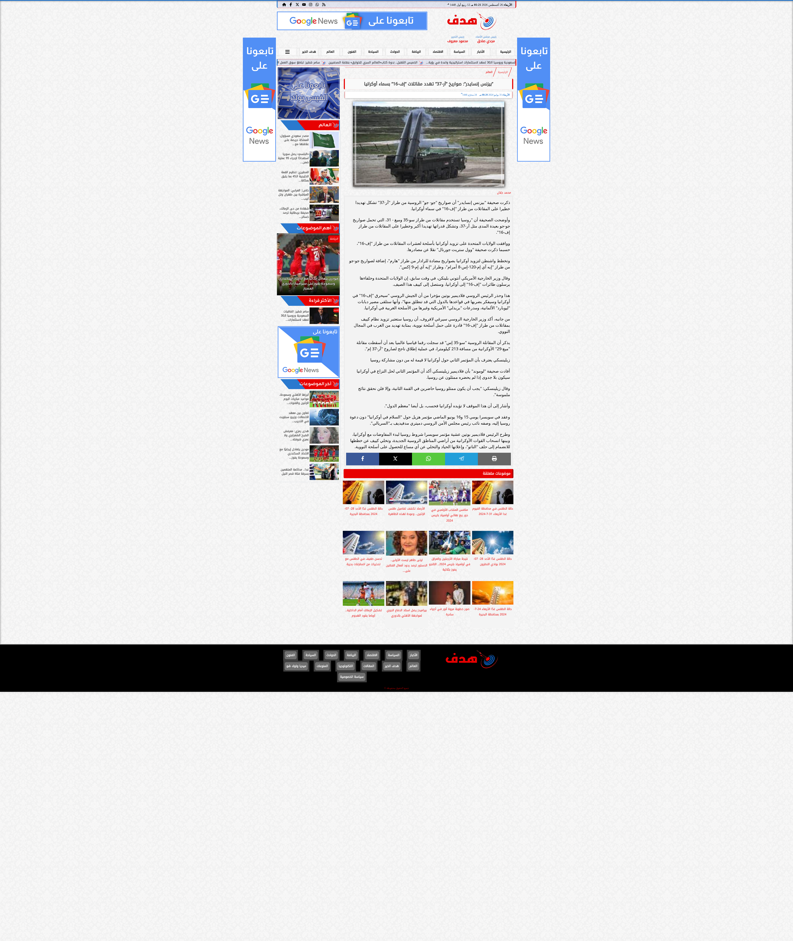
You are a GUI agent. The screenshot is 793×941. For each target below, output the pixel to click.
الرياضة (416, 52)
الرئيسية (505, 52)
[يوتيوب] (304, 4)
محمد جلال (504, 192)
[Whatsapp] (317, 4)
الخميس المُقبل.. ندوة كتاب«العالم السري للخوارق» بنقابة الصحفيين (462, 62)
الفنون (352, 52)
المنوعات (322, 666)
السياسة (459, 52)
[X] (395, 459)
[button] (285, 266)
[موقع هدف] (472, 22)
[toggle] (287, 51)
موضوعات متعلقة (496, 473)
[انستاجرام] (310, 4)
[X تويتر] (297, 4)
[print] (494, 459)
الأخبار (480, 52)
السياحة (373, 52)
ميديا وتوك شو (296, 666)
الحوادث (395, 52)
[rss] (324, 4)
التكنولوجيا (346, 666)
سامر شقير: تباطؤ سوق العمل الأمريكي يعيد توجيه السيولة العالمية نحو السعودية (354, 62)
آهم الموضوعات (314, 228)
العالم (330, 52)
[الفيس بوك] (290, 4)
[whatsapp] (428, 459)
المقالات (368, 666)
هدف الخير (309, 52)
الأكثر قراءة (320, 301)
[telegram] (461, 459)
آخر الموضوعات (315, 384)
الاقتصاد (438, 52)
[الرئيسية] (284, 4)
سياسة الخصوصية (352, 677)
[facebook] (362, 459)
